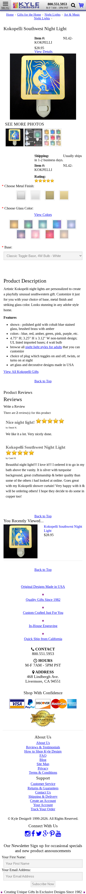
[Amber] (14, 222)
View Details (43, 52)
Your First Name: (14, 857)
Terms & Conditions (43, 772)
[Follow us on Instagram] (27, 833)
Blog (42, 760)
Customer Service (43, 784)
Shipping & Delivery (43, 796)
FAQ (43, 755)
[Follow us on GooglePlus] (46, 833)
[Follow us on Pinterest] (52, 833)
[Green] (28, 222)
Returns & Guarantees (43, 788)
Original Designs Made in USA (43, 587)
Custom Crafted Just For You (43, 613)
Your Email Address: (16, 870)
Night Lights (52, 14)
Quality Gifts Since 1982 (43, 600)
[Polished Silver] (35, 193)
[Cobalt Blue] (57, 222)
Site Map (43, 764)
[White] (64, 232)
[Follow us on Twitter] (39, 833)
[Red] (49, 232)
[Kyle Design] (26, 4)
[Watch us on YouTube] (58, 833)
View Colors (43, 215)
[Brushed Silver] (21, 193)
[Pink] (35, 232)
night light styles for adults (43, 347)
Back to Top (43, 381)
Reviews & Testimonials (43, 747)
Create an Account (43, 801)
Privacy (43, 768)
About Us (43, 743)
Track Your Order (43, 809)
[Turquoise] (42, 222)
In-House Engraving (43, 626)
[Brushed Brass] (49, 193)
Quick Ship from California (43, 639)
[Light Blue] (71, 222)
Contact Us (43, 792)
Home (10, 14)
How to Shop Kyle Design (43, 751)
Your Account (43, 805)
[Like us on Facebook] (33, 833)
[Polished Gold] (64, 193)
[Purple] (21, 232)
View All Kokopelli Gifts (21, 372)
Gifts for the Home (29, 14)
